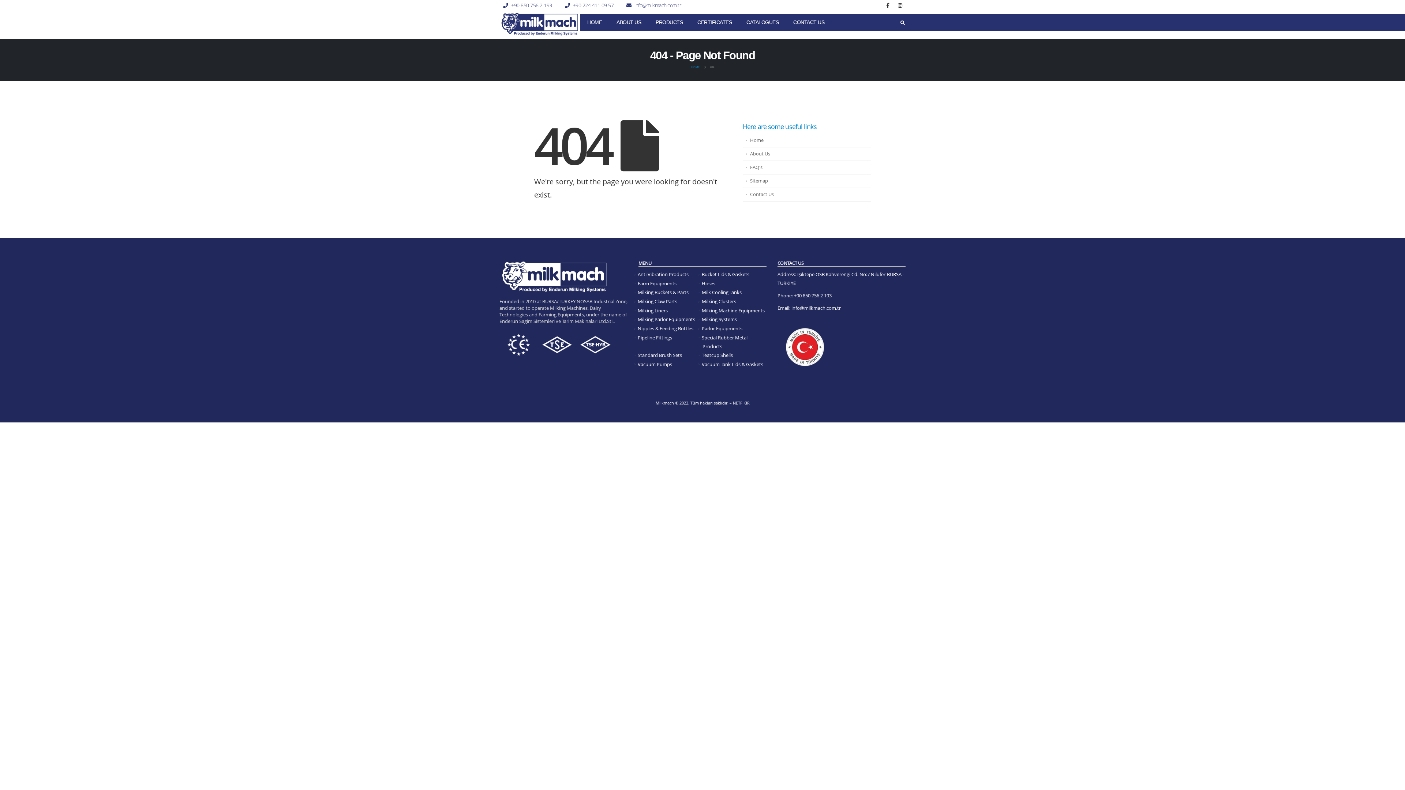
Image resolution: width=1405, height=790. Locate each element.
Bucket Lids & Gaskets (725, 274)
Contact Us (808, 22)
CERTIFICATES (714, 22)
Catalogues (762, 22)
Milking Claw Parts (657, 301)
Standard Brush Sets (660, 355)
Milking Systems (719, 319)
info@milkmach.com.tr (657, 5)
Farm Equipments (657, 284)
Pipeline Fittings (655, 338)
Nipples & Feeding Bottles (665, 329)
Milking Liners (653, 311)
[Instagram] (900, 5)
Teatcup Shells (717, 355)
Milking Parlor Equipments (666, 319)
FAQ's (756, 167)
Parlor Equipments (722, 329)
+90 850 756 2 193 (531, 5)
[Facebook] (888, 5)
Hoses (708, 284)
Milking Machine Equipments (733, 311)
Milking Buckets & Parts (663, 292)
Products (669, 22)
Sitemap (759, 181)
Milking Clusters (719, 301)
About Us (629, 22)
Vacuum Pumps (655, 364)
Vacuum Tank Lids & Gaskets (732, 364)
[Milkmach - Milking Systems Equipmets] (539, 24)
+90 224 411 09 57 (593, 5)
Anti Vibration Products (663, 274)
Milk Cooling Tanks (722, 292)
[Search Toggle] (902, 23)
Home (594, 22)
